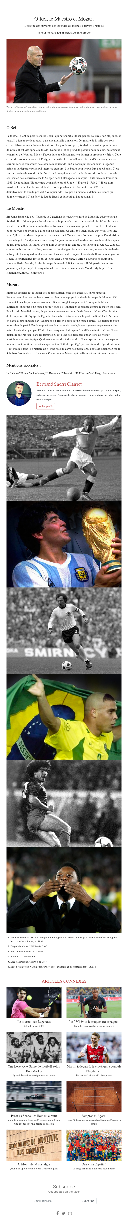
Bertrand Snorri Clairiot (73, 33)
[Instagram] (70, 1213)
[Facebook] (57, 1213)
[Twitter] (63, 1213)
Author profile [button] (45, 406)
